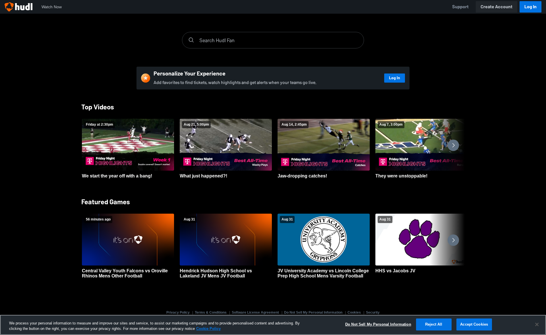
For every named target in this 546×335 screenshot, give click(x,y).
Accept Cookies (474, 324)
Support (460, 7)
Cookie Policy (208, 329)
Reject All (433, 324)
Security (373, 312)
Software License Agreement (255, 312)
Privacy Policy (178, 312)
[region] (273, 325)
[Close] (537, 324)
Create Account (496, 7)
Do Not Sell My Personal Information (313, 312)
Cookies (354, 312)
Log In (530, 7)
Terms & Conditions (211, 312)
